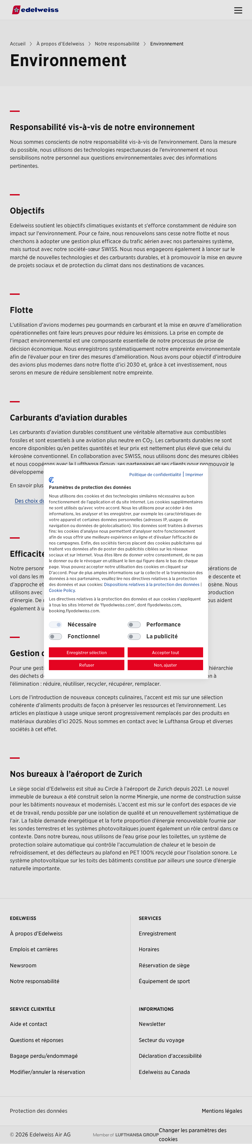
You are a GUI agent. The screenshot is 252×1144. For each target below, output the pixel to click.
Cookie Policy (62, 590)
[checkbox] (134, 624)
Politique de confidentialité (155, 474)
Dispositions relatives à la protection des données (152, 584)
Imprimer (194, 474)
